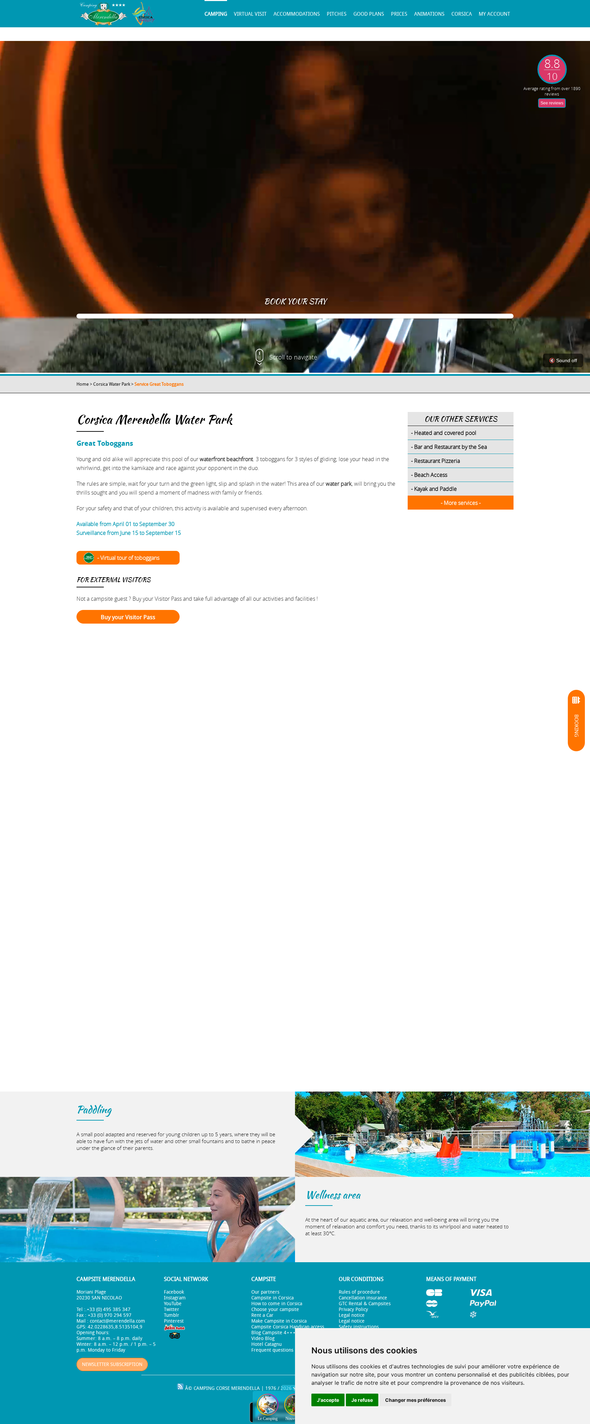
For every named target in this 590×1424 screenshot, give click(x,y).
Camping (216, 14)
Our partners (265, 1292)
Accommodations (296, 14)
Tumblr (171, 1315)
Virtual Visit (250, 14)
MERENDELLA (245, 1388)
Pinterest (174, 1321)
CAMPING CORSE (212, 1388)
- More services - (461, 503)
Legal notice (352, 1315)
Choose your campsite (275, 1309)
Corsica (461, 14)
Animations (429, 14)
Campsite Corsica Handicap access (287, 1327)
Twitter (171, 1309)
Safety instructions (359, 1327)
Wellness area (332, 1194)
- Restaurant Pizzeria (435, 461)
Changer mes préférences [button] (415, 1400)
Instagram (175, 1298)
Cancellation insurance (363, 1298)
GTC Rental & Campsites (365, 1304)
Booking (576, 725)
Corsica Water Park (111, 384)
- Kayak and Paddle (434, 489)
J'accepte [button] (328, 1400)
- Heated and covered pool (443, 433)
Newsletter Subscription (112, 1364)
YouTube (173, 1304)
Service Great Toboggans (159, 384)
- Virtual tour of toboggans (128, 557)
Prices (399, 14)
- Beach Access (429, 475)
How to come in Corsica (276, 1304)
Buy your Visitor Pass (128, 617)
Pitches (337, 14)
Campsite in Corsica (272, 1298)
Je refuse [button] (362, 1400)
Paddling (93, 1109)
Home (82, 384)
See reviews (551, 103)
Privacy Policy (353, 1309)
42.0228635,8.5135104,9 (115, 1327)
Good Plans (368, 14)
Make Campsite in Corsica (279, 1321)
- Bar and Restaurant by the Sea (449, 447)
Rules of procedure (359, 1292)
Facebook (174, 1292)
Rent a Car (262, 1315)
